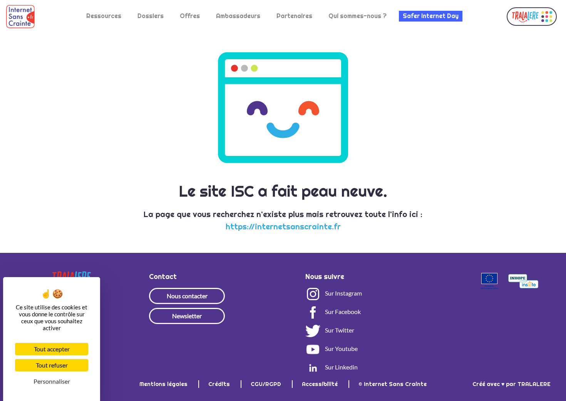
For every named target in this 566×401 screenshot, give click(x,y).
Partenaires (294, 16)
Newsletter (187, 315)
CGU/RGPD (267, 384)
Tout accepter (52, 349)
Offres (190, 16)
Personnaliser (51, 381)
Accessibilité (320, 384)
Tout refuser (52, 365)
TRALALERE (534, 384)
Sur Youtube (341, 348)
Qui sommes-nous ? (357, 16)
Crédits (219, 384)
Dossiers (150, 16)
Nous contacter (187, 295)
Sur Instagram (343, 293)
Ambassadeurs (238, 16)
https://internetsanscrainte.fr (283, 227)
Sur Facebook (342, 311)
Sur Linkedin (341, 367)
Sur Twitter (339, 330)
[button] (532, 16)
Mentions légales (164, 384)
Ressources (103, 16)
